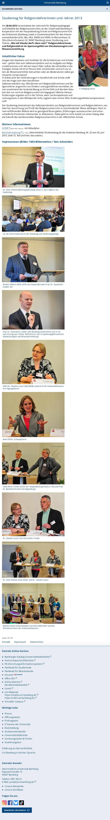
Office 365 (10, 678)
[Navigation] (3, 3)
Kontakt (6, 641)
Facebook (10, 802)
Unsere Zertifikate (14, 789)
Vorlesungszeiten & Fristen (18, 738)
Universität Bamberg (55, 2)
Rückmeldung (12, 727)
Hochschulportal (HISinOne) (19, 660)
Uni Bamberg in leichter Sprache (18, 752)
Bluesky (16, 802)
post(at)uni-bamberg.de (21, 781)
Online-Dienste (12, 681)
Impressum (20, 641)
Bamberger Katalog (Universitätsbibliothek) (27, 656)
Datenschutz (36, 641)
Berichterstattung (11, 132)
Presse (8, 713)
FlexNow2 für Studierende (18, 667)
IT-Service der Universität (18, 724)
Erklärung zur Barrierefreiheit (17, 748)
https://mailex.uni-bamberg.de (20, 695)
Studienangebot (13, 742)
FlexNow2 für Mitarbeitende (19, 671)
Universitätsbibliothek (16, 735)
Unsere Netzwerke (14, 786)
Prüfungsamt (11, 720)
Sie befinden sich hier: (12, 9)
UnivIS (8, 688)
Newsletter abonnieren (15, 810)
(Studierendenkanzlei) (16, 684)
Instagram (4, 802)
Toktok (21, 802)
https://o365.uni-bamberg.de (19, 697)
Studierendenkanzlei (15, 731)
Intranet (9, 674)
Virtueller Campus (14, 701)
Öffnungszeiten (12, 717)
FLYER (5, 128)
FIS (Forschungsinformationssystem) (23, 663)
